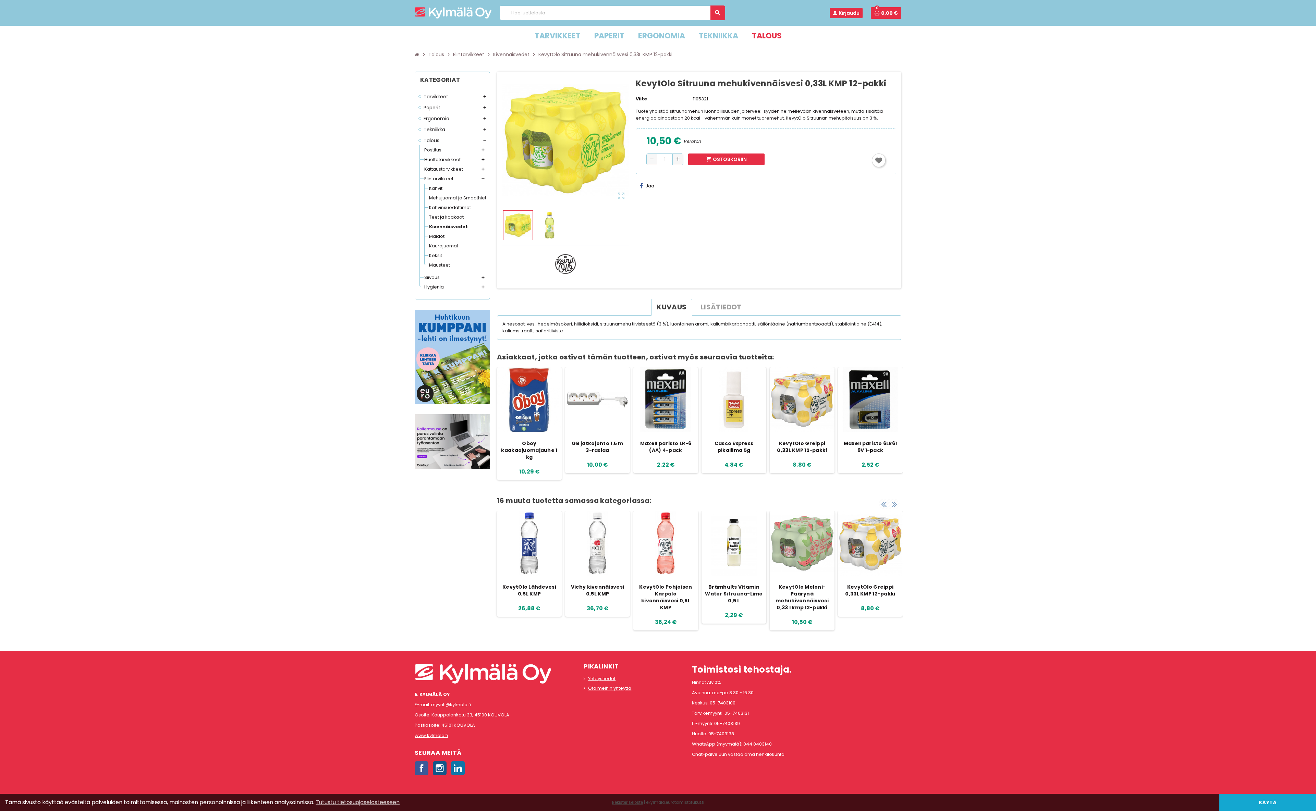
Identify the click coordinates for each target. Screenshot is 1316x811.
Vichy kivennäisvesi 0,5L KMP (597, 590)
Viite (641, 99)
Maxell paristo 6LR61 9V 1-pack (870, 447)
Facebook (421, 768)
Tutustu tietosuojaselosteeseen (358, 802)
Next (894, 504)
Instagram (440, 768)
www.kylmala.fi (431, 735)
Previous (884, 504)
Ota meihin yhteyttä (609, 688)
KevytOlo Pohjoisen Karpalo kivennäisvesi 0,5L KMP (665, 597)
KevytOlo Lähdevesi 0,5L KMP (529, 590)
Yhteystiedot (602, 678)
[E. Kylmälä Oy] (453, 12)
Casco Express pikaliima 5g (734, 447)
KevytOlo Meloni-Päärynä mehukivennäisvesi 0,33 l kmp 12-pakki (802, 597)
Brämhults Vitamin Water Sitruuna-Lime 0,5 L (734, 593)
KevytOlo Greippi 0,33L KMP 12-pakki (802, 447)
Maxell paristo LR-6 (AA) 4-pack (665, 447)
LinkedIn (458, 768)
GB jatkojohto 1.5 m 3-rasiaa (597, 447)
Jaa (650, 186)
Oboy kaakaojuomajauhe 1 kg (529, 450)
